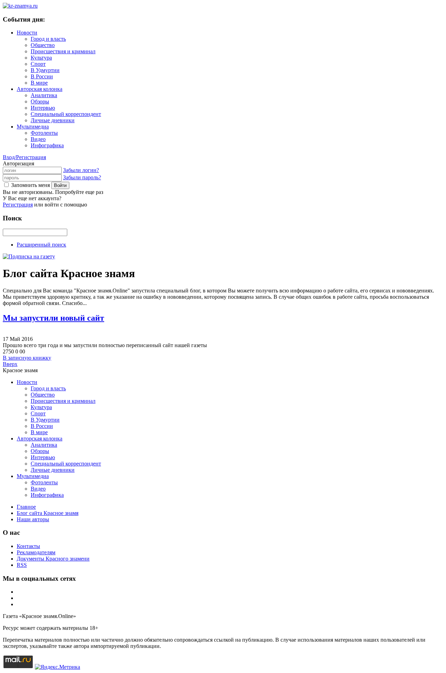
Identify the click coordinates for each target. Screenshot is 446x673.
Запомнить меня (30, 185)
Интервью (43, 108)
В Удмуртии (45, 70)
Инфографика (47, 145)
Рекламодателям (36, 552)
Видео (38, 139)
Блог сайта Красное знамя (47, 513)
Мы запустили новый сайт (53, 317)
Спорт (38, 64)
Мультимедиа (33, 127)
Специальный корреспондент (66, 114)
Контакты (28, 546)
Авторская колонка (39, 89)
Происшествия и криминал (63, 51)
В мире (39, 83)
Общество (43, 45)
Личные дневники (53, 120)
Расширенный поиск (41, 245)
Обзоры (40, 101)
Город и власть (48, 39)
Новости (27, 33)
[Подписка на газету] (29, 256)
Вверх (10, 364)
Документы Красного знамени (53, 559)
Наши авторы (33, 519)
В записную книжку (27, 358)
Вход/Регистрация (24, 157)
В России (42, 76)
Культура (41, 58)
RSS (22, 565)
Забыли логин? (81, 170)
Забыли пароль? (82, 177)
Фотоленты (44, 133)
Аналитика (44, 95)
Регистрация (18, 205)
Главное (26, 507)
